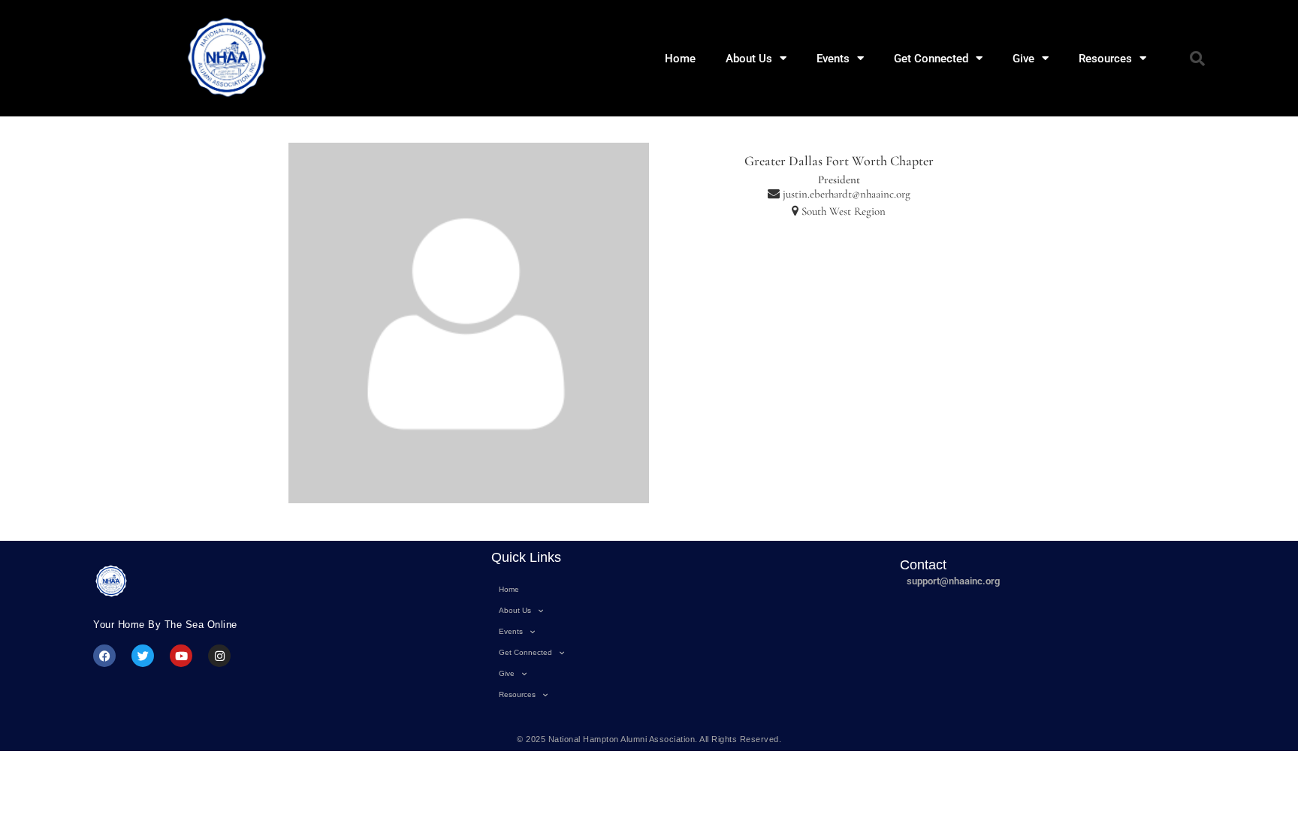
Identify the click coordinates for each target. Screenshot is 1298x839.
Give (1023, 58)
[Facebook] (104, 655)
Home (680, 58)
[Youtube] (181, 655)
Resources (1105, 58)
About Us (749, 58)
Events (833, 58)
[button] (1197, 59)
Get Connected (931, 58)
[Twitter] (142, 655)
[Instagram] (219, 655)
